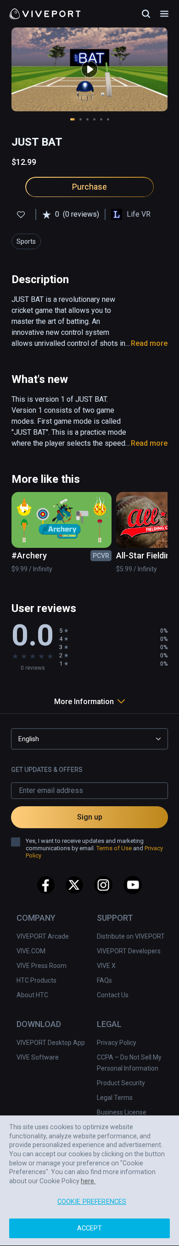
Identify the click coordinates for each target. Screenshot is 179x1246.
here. (88, 1181)
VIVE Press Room (42, 965)
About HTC (32, 995)
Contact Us (113, 995)
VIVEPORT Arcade (43, 936)
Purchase (89, 186)
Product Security (121, 1083)
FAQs (104, 980)
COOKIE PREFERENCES (92, 1202)
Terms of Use (114, 848)
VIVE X (106, 965)
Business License (121, 1112)
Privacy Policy (116, 1042)
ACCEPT (89, 1229)
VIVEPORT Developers (129, 951)
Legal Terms (115, 1097)
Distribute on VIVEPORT (131, 936)
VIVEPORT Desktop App (51, 1042)
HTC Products (36, 980)
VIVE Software (38, 1057)
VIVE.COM (31, 951)
